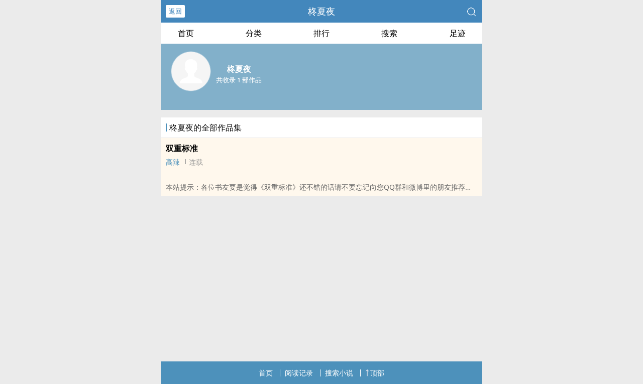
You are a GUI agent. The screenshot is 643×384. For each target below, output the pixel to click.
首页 (186, 33)
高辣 (173, 162)
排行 (321, 33)
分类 (254, 33)
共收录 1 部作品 (239, 79)
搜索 (389, 33)
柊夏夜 (321, 11)
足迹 (458, 33)
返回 (175, 11)
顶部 (377, 372)
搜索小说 (339, 372)
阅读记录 (299, 372)
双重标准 (182, 148)
